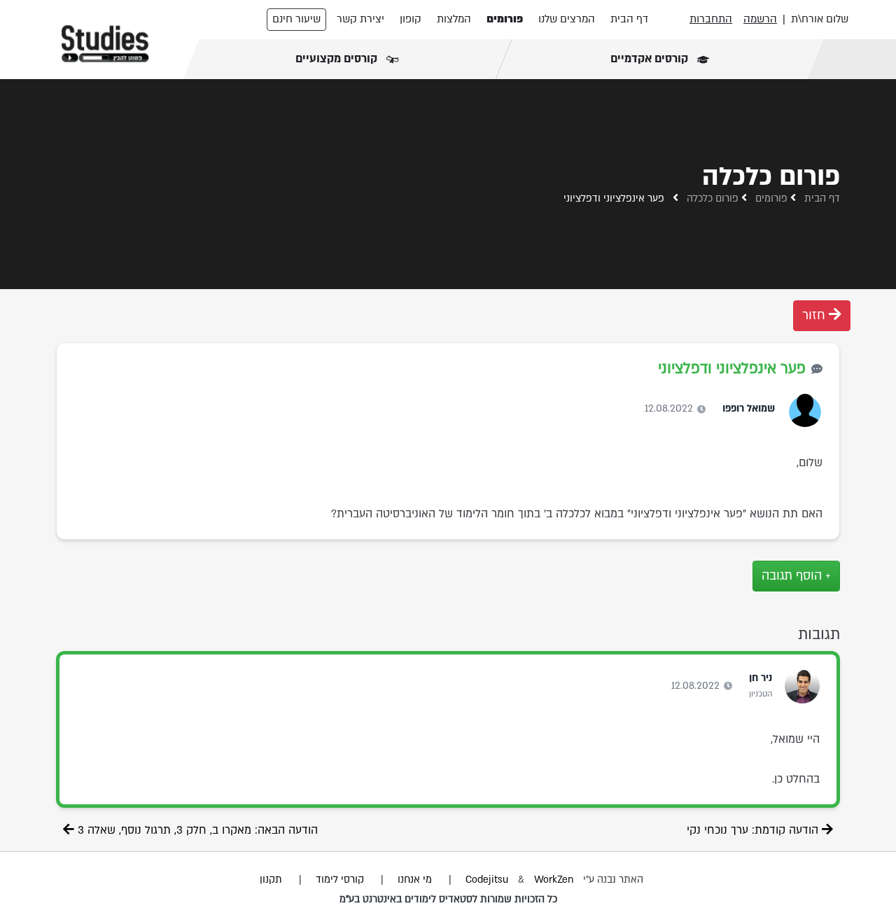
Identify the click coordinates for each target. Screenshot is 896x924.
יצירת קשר (360, 19)
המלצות (454, 19)
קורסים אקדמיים (650, 58)
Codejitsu (488, 879)
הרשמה (760, 19)
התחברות (711, 19)
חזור (815, 315)
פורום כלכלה (712, 198)
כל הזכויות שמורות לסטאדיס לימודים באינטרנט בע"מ (448, 899)
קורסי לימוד (340, 879)
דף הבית (629, 19)
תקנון (271, 879)
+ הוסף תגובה (796, 576)
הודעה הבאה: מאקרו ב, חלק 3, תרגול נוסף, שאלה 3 (196, 830)
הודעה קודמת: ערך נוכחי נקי (754, 830)
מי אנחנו (415, 879)
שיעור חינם (296, 19)
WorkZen (553, 879)
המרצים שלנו (566, 19)
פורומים (504, 19)
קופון (410, 19)
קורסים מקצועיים (337, 58)
